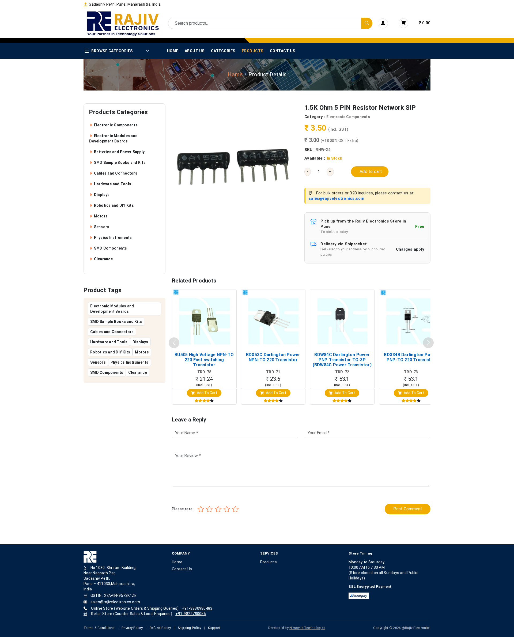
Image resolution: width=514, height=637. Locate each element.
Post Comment (407, 508)
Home (172, 51)
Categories (223, 51)
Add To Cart (206, 393)
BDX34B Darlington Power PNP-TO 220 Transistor (411, 357)
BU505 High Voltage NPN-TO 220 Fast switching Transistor (204, 359)
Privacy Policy (132, 628)
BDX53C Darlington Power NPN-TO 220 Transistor (273, 357)
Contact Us (282, 51)
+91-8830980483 (197, 608)
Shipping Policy (189, 628)
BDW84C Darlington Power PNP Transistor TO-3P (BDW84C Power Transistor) (342, 359)
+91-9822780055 (190, 614)
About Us (195, 51)
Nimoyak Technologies (307, 628)
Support (214, 628)
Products (252, 51)
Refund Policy (160, 628)
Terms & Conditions (99, 628)
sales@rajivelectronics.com (337, 198)
